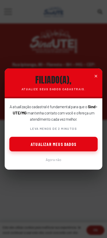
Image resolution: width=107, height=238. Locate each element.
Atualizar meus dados (53, 144)
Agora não (53, 160)
